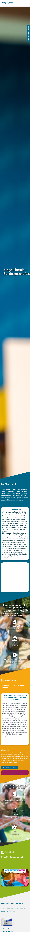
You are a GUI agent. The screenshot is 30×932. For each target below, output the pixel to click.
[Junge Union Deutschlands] (7, 919)
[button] (2, 878)
